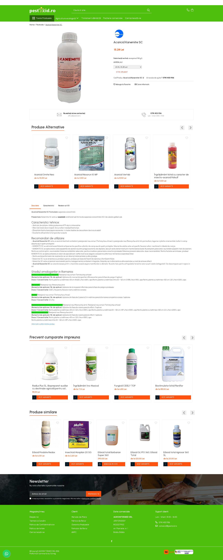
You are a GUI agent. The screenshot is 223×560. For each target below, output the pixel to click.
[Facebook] (111, 541)
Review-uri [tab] (64, 206)
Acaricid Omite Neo (44, 174)
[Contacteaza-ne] (188, 10)
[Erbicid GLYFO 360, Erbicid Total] (144, 434)
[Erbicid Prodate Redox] (46, 434)
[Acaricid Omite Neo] (51, 153)
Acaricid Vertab (122, 174)
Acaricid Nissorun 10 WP (86, 174)
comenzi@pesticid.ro (167, 526)
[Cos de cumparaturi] (192, 10)
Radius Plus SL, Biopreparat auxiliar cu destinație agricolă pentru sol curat (50, 387)
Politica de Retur (78, 521)
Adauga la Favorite (122, 84)
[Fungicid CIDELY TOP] (132, 364)
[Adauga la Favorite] (67, 138)
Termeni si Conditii (38, 521)
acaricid (61, 217)
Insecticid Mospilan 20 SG (78, 452)
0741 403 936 (164, 522)
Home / (33, 25)
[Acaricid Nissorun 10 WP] (91, 153)
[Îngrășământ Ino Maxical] (91, 364)
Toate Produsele (44, 18)
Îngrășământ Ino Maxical (86, 385)
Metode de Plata (79, 517)
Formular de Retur (79, 528)
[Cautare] (148, 10)
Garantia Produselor (80, 524)
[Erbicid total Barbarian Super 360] (111, 434)
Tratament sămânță (91, 18)
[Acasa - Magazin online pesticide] (42, 10)
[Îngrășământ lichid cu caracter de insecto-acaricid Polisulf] (171, 153)
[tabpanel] (70, 66)
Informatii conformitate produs (42, 324)
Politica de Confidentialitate (91, 498)
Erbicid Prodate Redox (43, 452)
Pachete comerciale (112, 18)
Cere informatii (143, 84)
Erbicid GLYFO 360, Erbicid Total (144, 454)
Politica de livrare (37, 528)
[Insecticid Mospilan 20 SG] (78, 434)
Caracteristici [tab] (48, 206)
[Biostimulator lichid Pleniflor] (173, 364)
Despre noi (34, 517)
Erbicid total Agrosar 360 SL (176, 454)
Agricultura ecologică (65, 18)
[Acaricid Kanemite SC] (70, 66)
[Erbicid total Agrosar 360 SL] (177, 434)
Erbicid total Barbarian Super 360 (109, 454)
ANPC (74, 532)
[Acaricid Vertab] (131, 153)
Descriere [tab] (35, 206)
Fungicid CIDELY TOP (125, 385)
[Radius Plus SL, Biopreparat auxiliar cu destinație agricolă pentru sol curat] (50, 364)
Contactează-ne (133, 18)
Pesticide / (40, 25)
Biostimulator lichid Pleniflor (169, 385)
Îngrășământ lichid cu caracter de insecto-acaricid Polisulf (171, 176)
